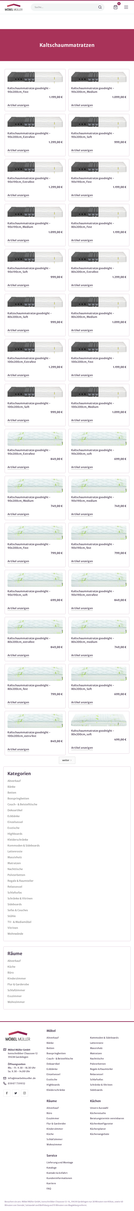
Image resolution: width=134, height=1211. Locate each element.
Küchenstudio (98, 1113)
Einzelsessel (15, 822)
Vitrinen (13, 927)
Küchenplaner (98, 1128)
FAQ (49, 1188)
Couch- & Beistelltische (22, 804)
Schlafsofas (15, 892)
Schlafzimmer (16, 990)
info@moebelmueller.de (22, 1078)
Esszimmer (15, 996)
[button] (115, 7)
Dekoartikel (15, 810)
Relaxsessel (15, 886)
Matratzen (14, 863)
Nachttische (15, 869)
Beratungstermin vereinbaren (107, 1118)
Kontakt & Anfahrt (57, 1172)
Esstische (13, 827)
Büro (11, 972)
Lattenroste (15, 851)
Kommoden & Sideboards (24, 845)
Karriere (51, 1183)
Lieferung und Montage (60, 1162)
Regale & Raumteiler (21, 880)
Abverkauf (14, 780)
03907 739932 (16, 1083)
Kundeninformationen (59, 1178)
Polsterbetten (16, 875)
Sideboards (15, 904)
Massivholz (15, 857)
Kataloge (52, 1167)
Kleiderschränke (18, 839)
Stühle (12, 916)
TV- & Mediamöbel (19, 922)
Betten (12, 792)
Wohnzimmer (16, 1002)
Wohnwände (15, 933)
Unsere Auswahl (99, 1107)
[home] (13, 7)
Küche (11, 966)
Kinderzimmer (17, 978)
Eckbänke (14, 816)
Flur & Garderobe (18, 984)
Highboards (15, 833)
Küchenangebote (99, 1134)
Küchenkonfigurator (101, 1123)
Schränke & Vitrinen (20, 898)
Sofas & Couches (18, 910)
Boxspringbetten (18, 798)
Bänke (11, 786)
